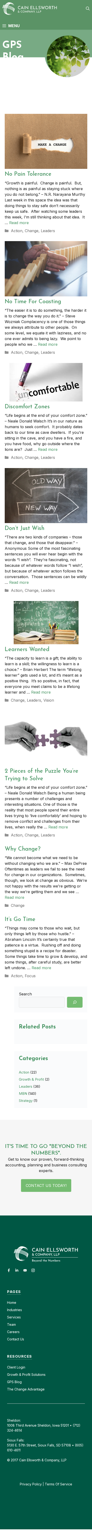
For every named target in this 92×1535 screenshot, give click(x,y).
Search (25, 994)
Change (31, 230)
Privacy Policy (31, 1484)
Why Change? (23, 849)
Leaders (48, 230)
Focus (30, 975)
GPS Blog (14, 1382)
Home (11, 1302)
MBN (23, 1093)
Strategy (26, 1100)
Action (16, 230)
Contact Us (15, 1339)
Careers (13, 1332)
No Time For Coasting (33, 302)
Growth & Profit (31, 1079)
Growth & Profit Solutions (26, 1375)
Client (11, 1367)
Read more (19, 222)
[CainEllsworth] (31, 8)
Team (11, 1324)
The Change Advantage (26, 1389)
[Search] (75, 1002)
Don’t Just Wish (24, 528)
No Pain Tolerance (28, 174)
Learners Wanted (27, 649)
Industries (14, 1310)
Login (20, 1367)
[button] (88, 8)
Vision (48, 700)
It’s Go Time (20, 919)
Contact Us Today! (46, 1185)
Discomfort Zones (27, 407)
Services (14, 1317)
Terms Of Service (58, 1484)
